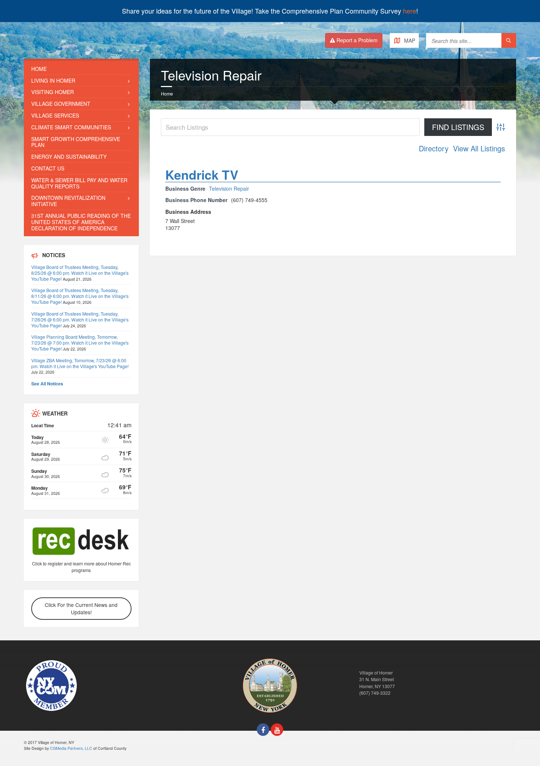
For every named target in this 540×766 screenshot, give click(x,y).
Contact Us (47, 168)
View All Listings (479, 148)
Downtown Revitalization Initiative (68, 201)
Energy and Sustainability (69, 156)
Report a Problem (356, 40)
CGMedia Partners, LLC (71, 748)
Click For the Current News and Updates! (81, 608)
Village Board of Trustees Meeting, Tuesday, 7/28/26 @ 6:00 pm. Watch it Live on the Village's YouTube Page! (80, 319)
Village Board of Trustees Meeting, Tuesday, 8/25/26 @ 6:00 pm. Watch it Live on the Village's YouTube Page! (80, 273)
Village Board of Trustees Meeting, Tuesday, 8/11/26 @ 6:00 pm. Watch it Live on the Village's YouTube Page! (80, 296)
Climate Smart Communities (71, 127)
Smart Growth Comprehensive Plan (75, 142)
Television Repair (229, 188)
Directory (434, 148)
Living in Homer (53, 80)
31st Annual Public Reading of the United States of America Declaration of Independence (81, 222)
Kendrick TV (201, 174)
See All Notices (47, 383)
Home (167, 93)
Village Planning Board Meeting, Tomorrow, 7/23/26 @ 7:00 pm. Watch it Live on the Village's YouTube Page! (80, 343)
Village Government (60, 103)
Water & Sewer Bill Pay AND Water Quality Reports (79, 183)
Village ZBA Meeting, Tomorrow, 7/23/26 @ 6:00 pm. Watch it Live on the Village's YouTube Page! (80, 363)
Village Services (55, 115)
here (409, 10)
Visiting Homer (52, 92)
